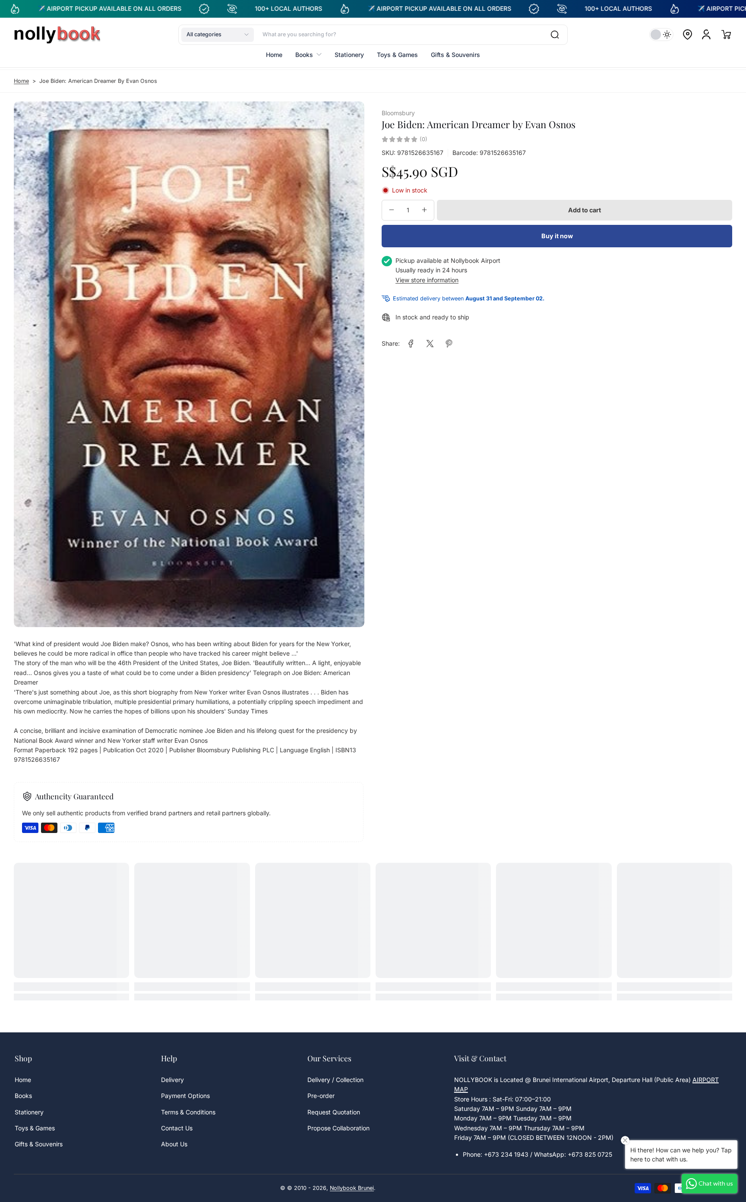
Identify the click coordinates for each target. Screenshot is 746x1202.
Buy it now (557, 236)
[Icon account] (706, 34)
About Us (174, 1144)
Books (23, 1095)
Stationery (29, 1112)
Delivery (172, 1079)
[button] (217, 34)
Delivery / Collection (335, 1079)
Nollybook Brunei (352, 1188)
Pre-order (321, 1095)
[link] (411, 343)
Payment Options (185, 1095)
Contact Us (177, 1128)
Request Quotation (333, 1112)
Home (21, 81)
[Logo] (57, 34)
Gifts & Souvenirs (39, 1144)
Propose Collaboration (338, 1128)
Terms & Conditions (188, 1112)
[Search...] (555, 34)
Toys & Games (35, 1128)
